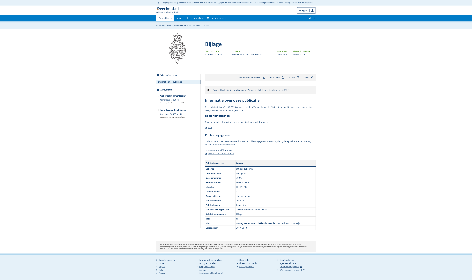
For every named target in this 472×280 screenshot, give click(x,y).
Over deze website (167, 260)
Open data (244, 260)
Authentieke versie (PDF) (251, 78)
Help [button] (310, 18)
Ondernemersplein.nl (289, 266)
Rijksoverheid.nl (287, 263)
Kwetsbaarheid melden (209, 273)
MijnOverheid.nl (287, 260)
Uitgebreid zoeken (194, 18)
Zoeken (162, 273)
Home (178, 18)
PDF (210, 127)
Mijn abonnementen (216, 18)
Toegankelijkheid (207, 266)
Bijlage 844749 (180, 25)
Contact (162, 263)
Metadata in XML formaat (220, 150)
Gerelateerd (275, 77)
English (162, 266)
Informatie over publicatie (170, 81)
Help (161, 270)
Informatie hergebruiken (210, 260)
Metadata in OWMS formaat (221, 153)
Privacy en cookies (207, 263)
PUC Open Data (246, 266)
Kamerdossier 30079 (169, 100)
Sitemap (203, 270)
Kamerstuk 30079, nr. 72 (171, 114)
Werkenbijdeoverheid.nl (291, 270)
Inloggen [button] (303, 10)
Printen (292, 77)
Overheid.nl (164, 19)
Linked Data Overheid (249, 263)
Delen (306, 77)
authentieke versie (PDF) (278, 90)
